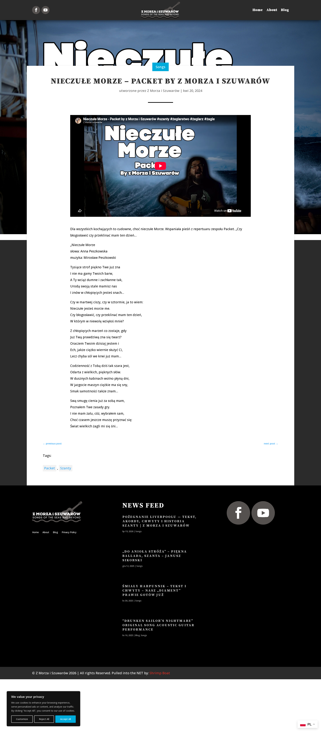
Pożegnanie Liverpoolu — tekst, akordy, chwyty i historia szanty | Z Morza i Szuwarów (159, 521)
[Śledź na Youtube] (45, 10)
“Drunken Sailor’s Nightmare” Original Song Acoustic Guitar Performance (158, 625)
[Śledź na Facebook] (36, 10)
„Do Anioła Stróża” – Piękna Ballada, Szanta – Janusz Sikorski (154, 556)
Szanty (65, 468)
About (271, 10)
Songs (160, 67)
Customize (22, 719)
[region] (43, 708)
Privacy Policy (69, 532)
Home (257, 10)
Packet (49, 468)
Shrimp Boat (159, 673)
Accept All (65, 719)
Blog (285, 10)
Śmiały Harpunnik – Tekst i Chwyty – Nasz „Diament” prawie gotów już (154, 590)
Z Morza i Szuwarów (163, 90)
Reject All (44, 719)
